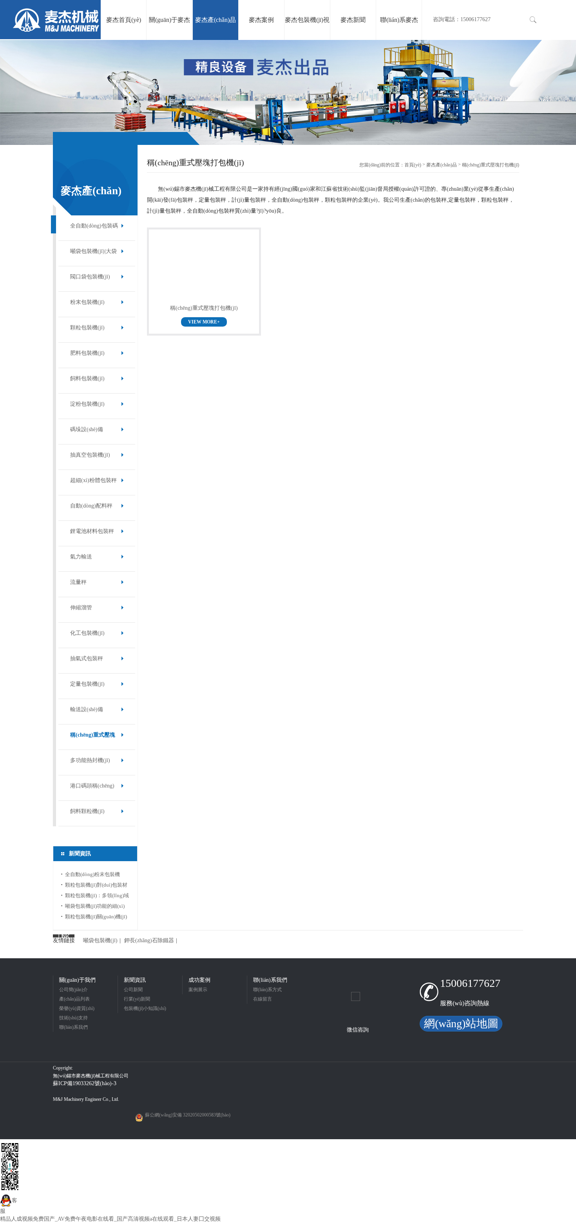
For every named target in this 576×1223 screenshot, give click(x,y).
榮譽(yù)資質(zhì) (76, 1008)
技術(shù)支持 (73, 1018)
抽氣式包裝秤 (86, 658)
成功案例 (199, 980)
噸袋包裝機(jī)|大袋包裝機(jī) (93, 255)
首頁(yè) (412, 165)
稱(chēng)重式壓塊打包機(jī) (92, 739)
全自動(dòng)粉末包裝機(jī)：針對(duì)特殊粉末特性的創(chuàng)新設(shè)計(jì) (96, 875)
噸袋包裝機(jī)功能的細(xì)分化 (95, 907)
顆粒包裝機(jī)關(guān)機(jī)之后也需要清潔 (96, 918)
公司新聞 (133, 989)
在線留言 (262, 999)
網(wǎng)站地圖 (461, 1023)
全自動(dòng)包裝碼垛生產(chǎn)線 (94, 230)
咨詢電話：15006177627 (462, 19)
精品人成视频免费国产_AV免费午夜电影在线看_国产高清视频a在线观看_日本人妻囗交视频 (110, 1219)
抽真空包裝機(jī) (90, 455)
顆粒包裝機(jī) (87, 328)
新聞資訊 (135, 980)
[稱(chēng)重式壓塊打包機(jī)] (204, 269)
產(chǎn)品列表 (74, 999)
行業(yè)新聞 (137, 999)
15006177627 (470, 983)
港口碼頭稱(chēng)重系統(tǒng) (92, 790)
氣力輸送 (81, 557)
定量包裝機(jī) (87, 684)
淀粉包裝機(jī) (87, 404)
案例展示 (197, 989)
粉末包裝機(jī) (87, 302)
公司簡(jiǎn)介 (73, 989)
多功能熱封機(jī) (90, 760)
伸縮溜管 (81, 608)
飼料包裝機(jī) (87, 378)
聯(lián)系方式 (267, 989)
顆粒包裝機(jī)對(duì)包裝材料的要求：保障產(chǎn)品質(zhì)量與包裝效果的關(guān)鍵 (97, 886)
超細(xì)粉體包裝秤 (93, 480)
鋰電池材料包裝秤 (92, 531)
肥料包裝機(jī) (87, 353)
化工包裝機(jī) (87, 633)
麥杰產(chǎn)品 (441, 165)
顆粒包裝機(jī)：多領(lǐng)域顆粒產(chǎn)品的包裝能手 (97, 896)
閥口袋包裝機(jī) (90, 277)
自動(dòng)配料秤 (91, 506)
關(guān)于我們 (77, 980)
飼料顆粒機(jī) (87, 811)
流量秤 (78, 582)
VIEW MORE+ (204, 322)
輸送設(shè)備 (86, 709)
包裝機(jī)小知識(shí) (145, 1008)
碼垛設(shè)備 (86, 429)
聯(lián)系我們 (73, 1027)
